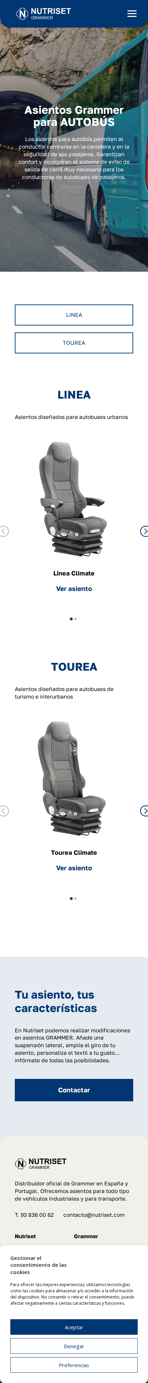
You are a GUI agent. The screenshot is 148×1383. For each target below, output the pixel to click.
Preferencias (74, 1365)
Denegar (74, 1346)
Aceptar (74, 1327)
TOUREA (74, 342)
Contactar (74, 1090)
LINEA (74, 314)
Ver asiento (74, 588)
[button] (71, 619)
